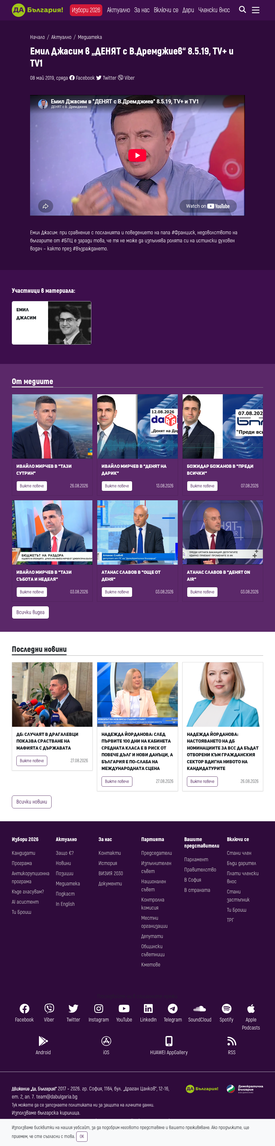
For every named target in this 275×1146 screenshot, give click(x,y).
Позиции (64, 873)
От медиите (32, 381)
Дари (188, 10)
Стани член (239, 853)
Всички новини (31, 801)
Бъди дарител (241, 863)
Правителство (200, 869)
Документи (110, 883)
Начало (37, 37)
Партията (152, 839)
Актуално (118, 10)
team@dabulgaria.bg (56, 1096)
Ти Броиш (21, 912)
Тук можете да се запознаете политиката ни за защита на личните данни (82, 1105)
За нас (142, 10)
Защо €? (65, 853)
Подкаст (65, 893)
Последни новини (39, 649)
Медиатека (90, 37)
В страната (197, 890)
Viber (129, 78)
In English (65, 904)
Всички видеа (30, 612)
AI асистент (25, 902)
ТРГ (230, 920)
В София (192, 880)
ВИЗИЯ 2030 (111, 873)
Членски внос (214, 10)
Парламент (196, 859)
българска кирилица (58, 1112)
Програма (22, 863)
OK (82, 1136)
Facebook (85, 78)
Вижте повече (32, 486)
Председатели (156, 853)
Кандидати (23, 853)
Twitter (109, 78)
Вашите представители (201, 842)
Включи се (166, 10)
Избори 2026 (86, 10)
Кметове (150, 964)
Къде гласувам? (28, 891)
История (108, 863)
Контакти (110, 853)
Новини (63, 863)
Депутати (152, 936)
